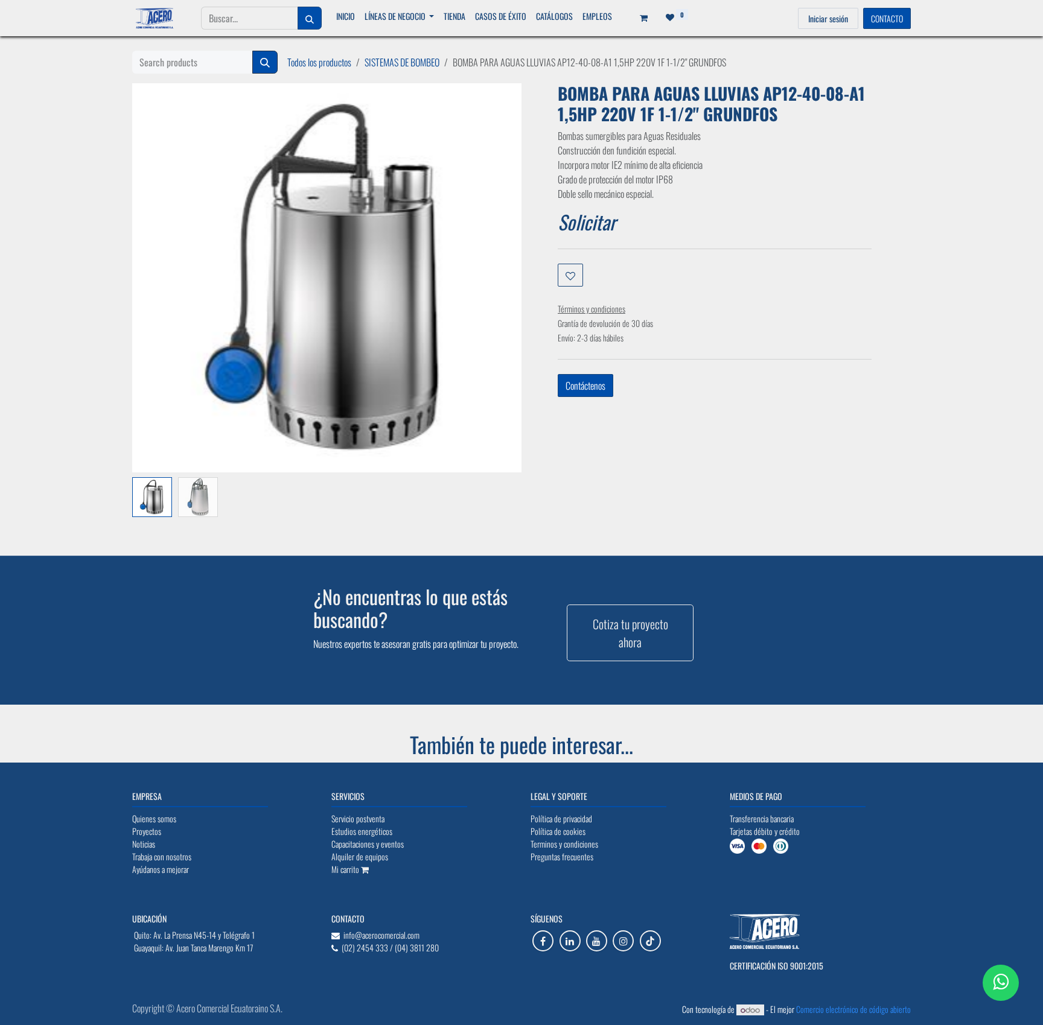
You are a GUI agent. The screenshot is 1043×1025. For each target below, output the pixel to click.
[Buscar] (310, 18)
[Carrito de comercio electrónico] (640, 18)
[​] (542, 940)
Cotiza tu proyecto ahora (630, 633)
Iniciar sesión (828, 18)
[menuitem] (345, 16)
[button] (151, 482)
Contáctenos (585, 385)
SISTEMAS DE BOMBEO (402, 62)
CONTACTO (887, 18)
